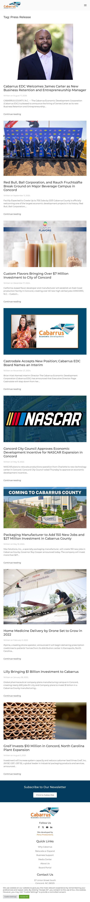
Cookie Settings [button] (10, 897)
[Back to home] (12, 5)
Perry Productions (45, 835)
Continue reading (12, 114)
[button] (85, 5)
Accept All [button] (24, 897)
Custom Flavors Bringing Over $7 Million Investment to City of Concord (36, 275)
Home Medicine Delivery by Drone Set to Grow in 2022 (43, 633)
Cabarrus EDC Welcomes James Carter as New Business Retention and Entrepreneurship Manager (45, 88)
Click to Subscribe (45, 795)
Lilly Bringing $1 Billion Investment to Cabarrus (41, 672)
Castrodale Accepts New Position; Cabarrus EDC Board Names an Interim (42, 363)
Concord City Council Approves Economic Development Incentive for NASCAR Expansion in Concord (43, 452)
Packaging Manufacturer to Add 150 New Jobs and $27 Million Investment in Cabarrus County (44, 536)
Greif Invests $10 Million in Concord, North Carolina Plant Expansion (44, 748)
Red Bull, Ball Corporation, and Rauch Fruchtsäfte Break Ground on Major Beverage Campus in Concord (43, 186)
